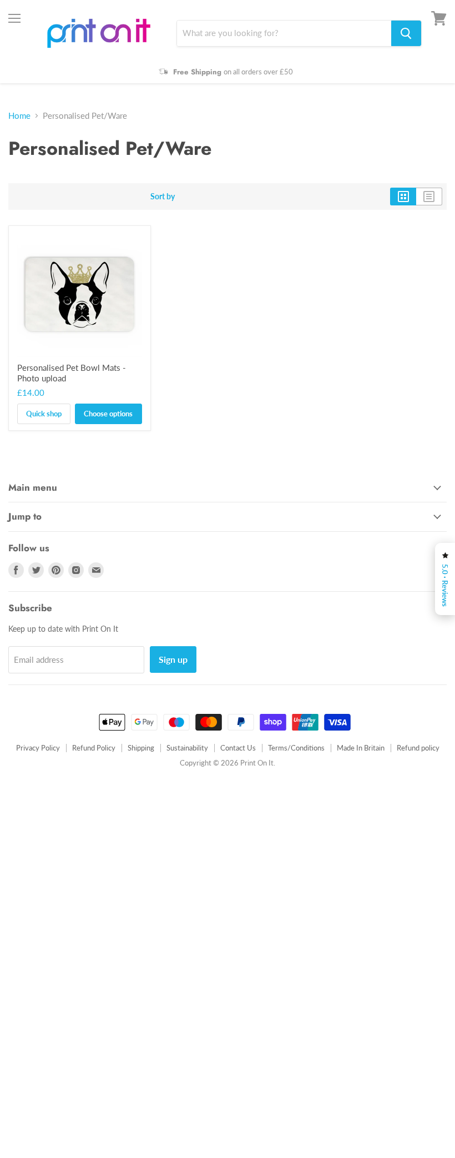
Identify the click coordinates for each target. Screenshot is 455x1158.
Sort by (162, 196)
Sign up (173, 659)
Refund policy (418, 747)
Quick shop (44, 413)
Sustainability (187, 747)
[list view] (429, 196)
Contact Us (238, 747)
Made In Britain (361, 747)
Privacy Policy (38, 747)
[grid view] (403, 196)
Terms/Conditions (296, 747)
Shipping (141, 747)
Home (19, 115)
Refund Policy (93, 747)
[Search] (406, 33)
